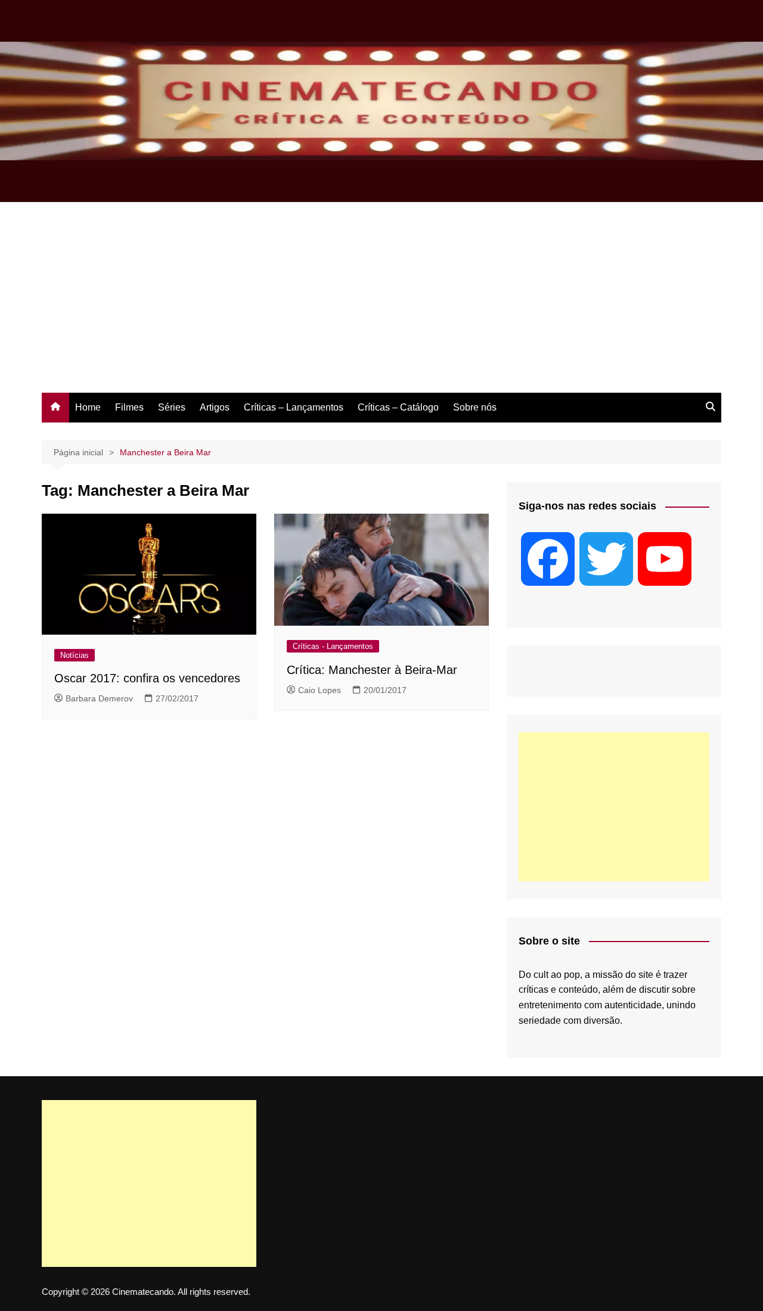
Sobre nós (475, 407)
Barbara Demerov (99, 698)
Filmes (129, 407)
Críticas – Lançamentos (293, 407)
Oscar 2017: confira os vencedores (147, 678)
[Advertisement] (381, 303)
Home (88, 407)
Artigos (214, 407)
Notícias (74, 655)
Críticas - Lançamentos (333, 646)
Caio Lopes (319, 690)
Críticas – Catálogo (398, 407)
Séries (171, 407)
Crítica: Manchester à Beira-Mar (372, 669)
